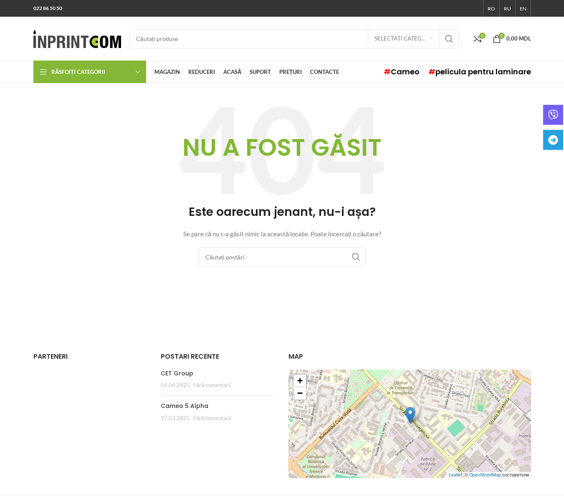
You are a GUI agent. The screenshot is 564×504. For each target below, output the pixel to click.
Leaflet (455, 474)
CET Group (177, 373)
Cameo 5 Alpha (184, 406)
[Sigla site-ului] (77, 37)
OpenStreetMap (485, 474)
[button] (410, 415)
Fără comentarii (212, 385)
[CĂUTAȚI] (449, 38)
